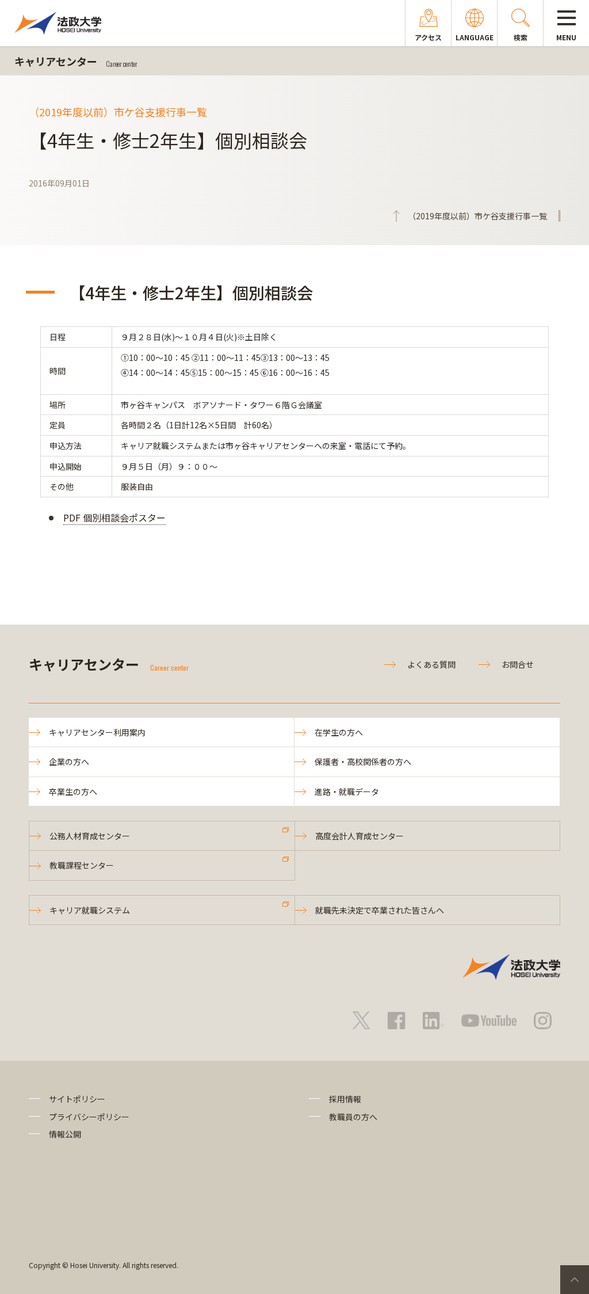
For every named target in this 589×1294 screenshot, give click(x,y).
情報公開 (65, 1134)
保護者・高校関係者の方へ (363, 761)
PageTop (574, 1279)
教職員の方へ (353, 1116)
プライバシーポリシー (89, 1116)
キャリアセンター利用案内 (97, 732)
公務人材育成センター (89, 836)
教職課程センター (81, 865)
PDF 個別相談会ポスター (114, 517)
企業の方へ (69, 761)
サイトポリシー (77, 1099)
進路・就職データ (347, 791)
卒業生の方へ (73, 791)
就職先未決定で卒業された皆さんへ (379, 910)
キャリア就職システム (89, 910)
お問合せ (518, 664)
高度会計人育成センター (359, 836)
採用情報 (345, 1099)
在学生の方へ (339, 732)
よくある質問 (431, 664)
